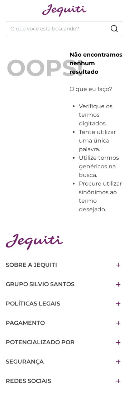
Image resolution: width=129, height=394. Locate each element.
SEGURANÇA (25, 361)
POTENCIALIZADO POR (40, 342)
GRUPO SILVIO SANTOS (40, 284)
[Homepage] (34, 242)
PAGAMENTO (25, 322)
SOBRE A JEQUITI (31, 264)
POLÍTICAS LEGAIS (33, 303)
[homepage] (64, 10)
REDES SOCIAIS (28, 381)
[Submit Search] (114, 28)
